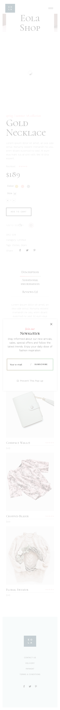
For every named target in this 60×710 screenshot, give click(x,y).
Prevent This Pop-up (31, 381)
